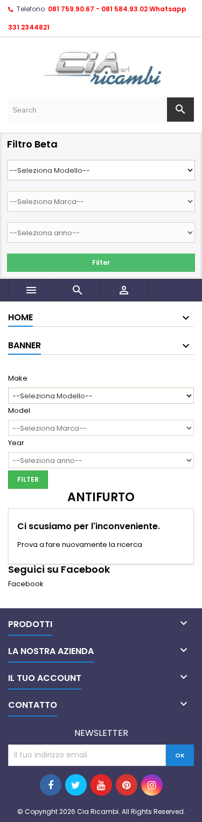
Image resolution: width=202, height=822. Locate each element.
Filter (101, 262)
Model (19, 411)
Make (17, 378)
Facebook (26, 584)
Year (16, 443)
